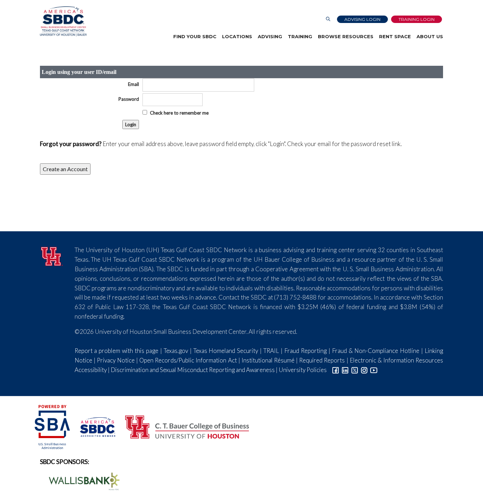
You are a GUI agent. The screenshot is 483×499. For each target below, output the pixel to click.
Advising (270, 36)
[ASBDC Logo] (93, 426)
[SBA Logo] (53, 426)
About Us (430, 36)
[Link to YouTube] (373, 369)
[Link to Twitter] (354, 369)
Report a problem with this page (116, 350)
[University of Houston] (52, 255)
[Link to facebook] (335, 369)
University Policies (303, 369)
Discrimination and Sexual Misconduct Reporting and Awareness (193, 369)
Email (133, 84)
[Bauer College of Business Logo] (182, 426)
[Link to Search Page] (328, 19)
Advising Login (362, 19)
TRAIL (271, 350)
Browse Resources (345, 36)
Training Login (416, 19)
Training (300, 36)
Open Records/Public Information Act (188, 360)
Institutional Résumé (268, 360)
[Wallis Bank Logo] (80, 480)
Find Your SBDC (194, 36)
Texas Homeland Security (225, 350)
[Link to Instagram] (364, 369)
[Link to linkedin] (345, 369)
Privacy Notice (116, 360)
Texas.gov (176, 350)
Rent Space (395, 36)
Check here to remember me (179, 113)
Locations (237, 36)
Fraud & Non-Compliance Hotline (376, 350)
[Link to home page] (63, 21)
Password (128, 99)
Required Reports (322, 360)
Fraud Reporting (305, 350)
